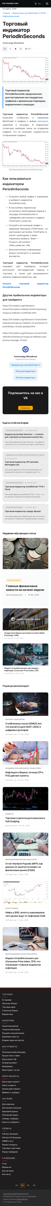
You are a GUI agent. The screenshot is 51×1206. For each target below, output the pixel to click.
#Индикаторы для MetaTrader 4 (25, 365)
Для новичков (8, 1104)
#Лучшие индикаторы (25, 371)
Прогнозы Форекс (9, 1003)
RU (22, 1185)
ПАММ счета (7, 1141)
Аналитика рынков (10, 1026)
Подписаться (25, 408)
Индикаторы (7, 1014)
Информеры (7, 1066)
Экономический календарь (14, 1052)
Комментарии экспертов (13, 1040)
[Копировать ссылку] (21, 49)
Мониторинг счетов (10, 1070)
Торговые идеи (8, 1007)
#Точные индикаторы (25, 377)
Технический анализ (11, 1030)
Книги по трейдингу (10, 1122)
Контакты (6, 1174)
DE (28, 1185)
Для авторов (7, 1171)
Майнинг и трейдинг (11, 1092)
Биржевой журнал (10, 1111)
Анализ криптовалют (11, 1089)
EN (17, 1185)
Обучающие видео (10, 1115)
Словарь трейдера (10, 1119)
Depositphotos (22, 1199)
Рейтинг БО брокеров (11, 1138)
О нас (4, 1164)
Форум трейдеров (10, 1152)
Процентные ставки (11, 1056)
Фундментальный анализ (13, 1033)
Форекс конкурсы (9, 1145)
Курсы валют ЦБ (9, 1059)
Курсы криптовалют (11, 1082)
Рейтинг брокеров (10, 1134)
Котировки (7, 1000)
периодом (42, 121)
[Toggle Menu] (47, 3)
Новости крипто (9, 1085)
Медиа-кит (7, 1167)
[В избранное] (15, 49)
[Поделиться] (10, 49)
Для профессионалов (11, 1108)
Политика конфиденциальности (16, 1194)
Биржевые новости (10, 1037)
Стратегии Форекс (10, 1011)
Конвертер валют (9, 1063)
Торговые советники (11, 1148)
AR (34, 1185)
